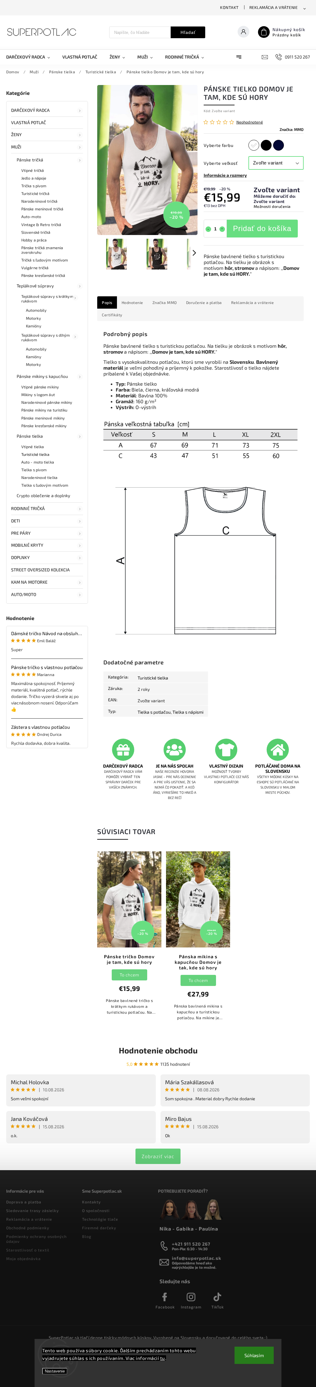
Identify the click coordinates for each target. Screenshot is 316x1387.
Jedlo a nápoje (33, 178)
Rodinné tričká (28, 508)
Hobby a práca (34, 239)
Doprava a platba (23, 1201)
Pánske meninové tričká (42, 208)
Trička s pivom (33, 185)
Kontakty (91, 1201)
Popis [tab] (107, 302)
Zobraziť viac (158, 1156)
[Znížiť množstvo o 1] (208, 229)
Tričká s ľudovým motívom (44, 260)
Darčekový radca (30, 110)
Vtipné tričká (32, 170)
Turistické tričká (35, 193)
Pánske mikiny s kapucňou (42, 376)
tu (162, 1358)
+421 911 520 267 (191, 1244)
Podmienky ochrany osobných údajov (36, 1239)
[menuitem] (31, 57)
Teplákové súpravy (35, 285)
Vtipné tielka (32, 446)
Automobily (36, 310)
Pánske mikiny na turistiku (44, 410)
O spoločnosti (96, 1210)
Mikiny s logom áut (38, 394)
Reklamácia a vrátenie (273, 7)
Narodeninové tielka (39, 477)
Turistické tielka (35, 454)
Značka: (292, 129)
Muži (16, 146)
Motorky (33, 318)
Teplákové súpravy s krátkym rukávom (47, 298)
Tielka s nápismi (188, 712)
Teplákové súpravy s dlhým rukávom (45, 337)
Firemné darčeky (99, 1227)
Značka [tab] (164, 302)
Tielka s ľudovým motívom (44, 485)
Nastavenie (55, 1371)
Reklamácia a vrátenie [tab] (252, 302)
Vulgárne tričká (35, 267)
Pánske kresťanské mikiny (44, 425)
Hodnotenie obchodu (158, 1050)
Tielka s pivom (34, 469)
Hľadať (188, 32)
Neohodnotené (249, 122)
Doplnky (20, 557)
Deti (15, 520)
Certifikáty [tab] (112, 314)
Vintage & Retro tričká (41, 224)
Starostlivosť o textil (27, 1249)
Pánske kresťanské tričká (43, 275)
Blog (86, 1236)
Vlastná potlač (28, 122)
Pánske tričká (30, 159)
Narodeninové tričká (39, 201)
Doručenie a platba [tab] (204, 302)
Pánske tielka (30, 436)
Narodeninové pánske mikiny (47, 402)
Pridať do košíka (262, 228)
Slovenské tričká (36, 232)
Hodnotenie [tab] (132, 302)
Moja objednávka (23, 1258)
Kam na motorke (29, 582)
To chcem (129, 974)
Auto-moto (31, 216)
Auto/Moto (23, 594)
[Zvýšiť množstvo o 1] (222, 229)
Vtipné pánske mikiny (40, 386)
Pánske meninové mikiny (43, 418)
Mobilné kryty (27, 545)
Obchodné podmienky (27, 1227)
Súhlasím (254, 1355)
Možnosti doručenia (272, 206)
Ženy (16, 134)
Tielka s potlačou (154, 712)
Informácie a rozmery (225, 175)
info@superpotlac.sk (196, 1258)
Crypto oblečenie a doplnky (43, 495)
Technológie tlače (100, 1219)
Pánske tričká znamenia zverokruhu (42, 250)
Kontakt (229, 7)
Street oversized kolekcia (40, 569)
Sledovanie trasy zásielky (32, 1210)
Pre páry (21, 533)
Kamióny (33, 325)
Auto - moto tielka (37, 462)
